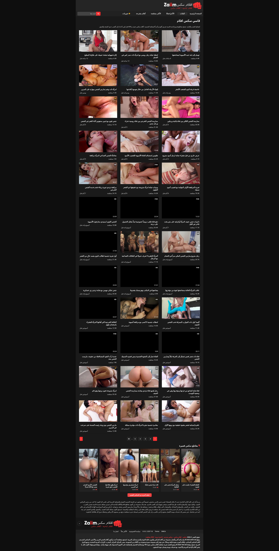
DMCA (163, 531)
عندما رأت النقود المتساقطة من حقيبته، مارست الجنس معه (99, 357)
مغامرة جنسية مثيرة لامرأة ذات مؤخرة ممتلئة (141, 425)
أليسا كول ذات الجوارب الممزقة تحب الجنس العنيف (183, 323)
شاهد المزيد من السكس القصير (139, 495)
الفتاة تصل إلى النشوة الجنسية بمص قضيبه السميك (139, 356)
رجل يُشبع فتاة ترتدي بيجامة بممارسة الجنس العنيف (142, 392)
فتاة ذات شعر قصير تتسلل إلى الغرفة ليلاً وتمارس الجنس (181, 357)
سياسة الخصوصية (134, 531)
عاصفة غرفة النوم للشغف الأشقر (187, 89)
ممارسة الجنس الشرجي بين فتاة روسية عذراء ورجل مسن (141, 122)
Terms (157, 531)
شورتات (125, 14)
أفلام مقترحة (140, 14)
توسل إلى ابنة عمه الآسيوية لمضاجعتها (185, 55)
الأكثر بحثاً (124, 531)
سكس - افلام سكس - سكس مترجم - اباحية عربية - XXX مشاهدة (166, 537)
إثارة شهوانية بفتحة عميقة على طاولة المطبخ (100, 55)
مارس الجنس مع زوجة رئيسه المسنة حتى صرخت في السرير (99, 426)
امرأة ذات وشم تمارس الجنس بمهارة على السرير (99, 89)
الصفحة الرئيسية (196, 14)
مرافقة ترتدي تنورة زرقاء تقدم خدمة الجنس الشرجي (101, 188)
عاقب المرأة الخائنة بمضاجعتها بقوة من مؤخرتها (182, 290)
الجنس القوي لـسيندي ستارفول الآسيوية (102, 221)
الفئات (182, 14)
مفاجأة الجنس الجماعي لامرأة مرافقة (103, 155)
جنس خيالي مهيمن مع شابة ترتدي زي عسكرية (100, 290)
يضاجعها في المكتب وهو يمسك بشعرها (144, 290)
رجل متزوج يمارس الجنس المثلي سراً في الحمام (181, 256)
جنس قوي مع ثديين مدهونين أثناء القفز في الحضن (99, 121)
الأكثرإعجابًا (170, 14)
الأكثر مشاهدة (156, 14)
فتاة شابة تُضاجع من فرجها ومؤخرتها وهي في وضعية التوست (183, 392)
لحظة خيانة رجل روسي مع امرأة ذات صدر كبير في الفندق (140, 56)
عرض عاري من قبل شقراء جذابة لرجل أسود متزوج (180, 155)
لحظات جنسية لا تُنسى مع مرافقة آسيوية (143, 322)
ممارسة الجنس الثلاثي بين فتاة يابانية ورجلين (183, 121)
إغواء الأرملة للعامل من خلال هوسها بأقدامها (142, 89)
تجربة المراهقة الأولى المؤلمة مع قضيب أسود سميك (183, 188)
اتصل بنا (116, 531)
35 (129, 439)
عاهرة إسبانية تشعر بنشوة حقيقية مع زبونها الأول (182, 425)
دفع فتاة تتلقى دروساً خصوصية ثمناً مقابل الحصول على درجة (140, 222)
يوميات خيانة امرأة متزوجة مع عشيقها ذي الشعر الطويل (140, 188)
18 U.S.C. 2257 (148, 531)
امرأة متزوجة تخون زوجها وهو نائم (104, 391)
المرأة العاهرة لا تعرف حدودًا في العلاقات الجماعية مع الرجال (140, 257)
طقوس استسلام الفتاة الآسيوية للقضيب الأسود (141, 155)
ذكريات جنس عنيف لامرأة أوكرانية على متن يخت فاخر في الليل (181, 222)
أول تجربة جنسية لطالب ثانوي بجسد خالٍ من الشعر (98, 256)
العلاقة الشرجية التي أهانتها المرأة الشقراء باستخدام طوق (101, 323)
